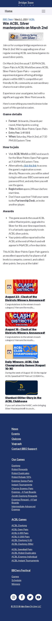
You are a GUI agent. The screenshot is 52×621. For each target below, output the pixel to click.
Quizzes (16, 438)
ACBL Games (19, 519)
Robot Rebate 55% (21, 477)
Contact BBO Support (24, 448)
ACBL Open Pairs (20, 529)
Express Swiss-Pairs (22, 481)
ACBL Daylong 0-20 (22, 540)
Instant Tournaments (22, 484)
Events (16, 433)
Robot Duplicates (20, 473)
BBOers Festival (21, 570)
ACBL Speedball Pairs (22, 549)
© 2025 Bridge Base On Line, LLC (26, 606)
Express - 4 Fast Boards (24, 492)
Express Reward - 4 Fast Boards (24, 501)
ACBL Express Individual (24, 556)
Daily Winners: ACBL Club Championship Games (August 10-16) (25, 365)
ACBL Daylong (19, 525)
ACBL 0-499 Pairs (20, 533)
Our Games (18, 459)
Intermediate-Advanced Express (23, 508)
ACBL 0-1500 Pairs (21, 536)
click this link (30, 165)
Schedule (16, 580)
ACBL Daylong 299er (22, 544)
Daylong (16, 465)
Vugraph (17, 443)
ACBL (32, 19)
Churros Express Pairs (22, 488)
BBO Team (8, 19)
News (15, 428)
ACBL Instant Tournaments (25, 560)
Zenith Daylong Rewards (24, 496)
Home (8, 11)
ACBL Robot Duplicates (24, 553)
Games (15, 576)
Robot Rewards (20, 469)
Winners (16, 584)
